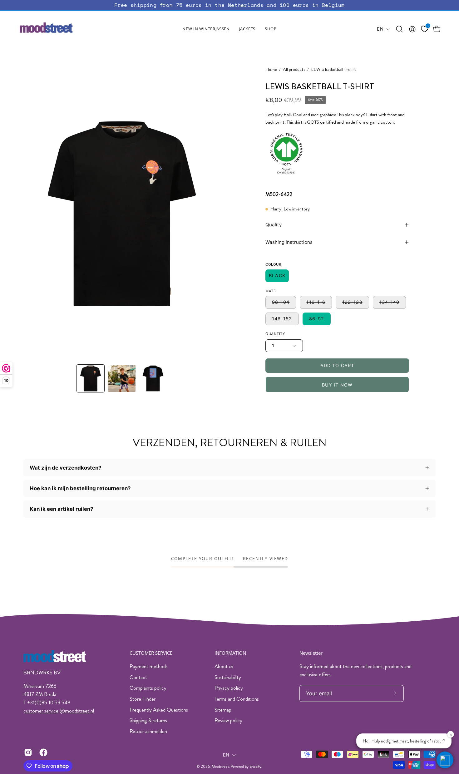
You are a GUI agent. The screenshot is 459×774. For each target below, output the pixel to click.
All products (294, 69)
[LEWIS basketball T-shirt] (90, 378)
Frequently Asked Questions (159, 709)
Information (230, 653)
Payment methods (149, 666)
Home (271, 69)
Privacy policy (229, 688)
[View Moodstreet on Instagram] (27, 752)
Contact (138, 677)
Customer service (151, 653)
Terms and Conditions (237, 699)
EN (380, 29)
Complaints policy (148, 688)
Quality (273, 225)
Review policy (228, 720)
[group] (229, 5)
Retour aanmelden (148, 731)
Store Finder (142, 699)
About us (224, 666)
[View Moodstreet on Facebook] (42, 752)
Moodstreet (220, 766)
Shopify (255, 766)
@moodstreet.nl (77, 710)
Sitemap (223, 709)
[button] (247, 29)
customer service (40, 710)
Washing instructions (289, 242)
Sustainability (228, 677)
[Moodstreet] (58, 29)
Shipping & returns (148, 720)
